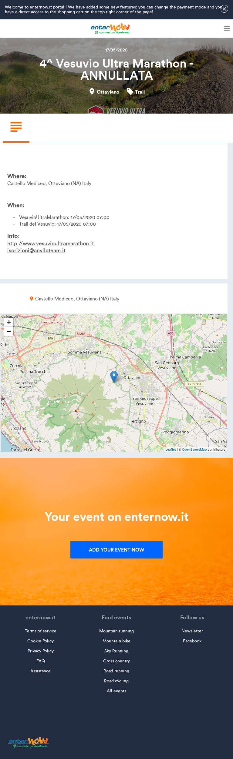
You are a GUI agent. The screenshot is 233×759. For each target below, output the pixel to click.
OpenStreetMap (194, 449)
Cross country (116, 661)
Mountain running (116, 631)
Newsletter (192, 631)
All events (116, 691)
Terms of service (40, 631)
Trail (140, 92)
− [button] (9, 331)
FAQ (40, 661)
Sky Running (116, 651)
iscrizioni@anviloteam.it (36, 250)
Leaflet (170, 449)
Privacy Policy (41, 651)
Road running (116, 671)
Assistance (40, 671)
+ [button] (9, 322)
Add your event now (116, 550)
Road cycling (116, 681)
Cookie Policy (40, 641)
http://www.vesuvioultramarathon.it (50, 243)
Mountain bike (116, 641)
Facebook (192, 641)
